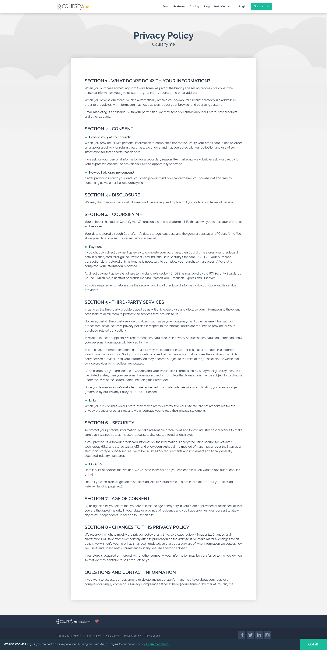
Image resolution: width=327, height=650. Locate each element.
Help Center (222, 6)
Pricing (194, 6)
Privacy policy (132, 635)
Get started (261, 6)
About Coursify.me (68, 635)
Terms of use (152, 635)
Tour (166, 6)
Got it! (313, 644)
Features (179, 6)
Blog (207, 6)
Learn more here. (157, 644)
